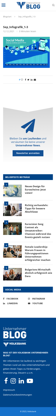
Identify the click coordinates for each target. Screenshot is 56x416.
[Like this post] (22, 79)
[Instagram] (13, 382)
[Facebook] (6, 382)
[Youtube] (30, 382)
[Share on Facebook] (25, 79)
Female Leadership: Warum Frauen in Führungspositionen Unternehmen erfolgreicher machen (37, 253)
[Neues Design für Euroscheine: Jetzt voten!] (12, 191)
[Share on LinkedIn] (32, 79)
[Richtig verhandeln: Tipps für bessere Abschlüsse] (12, 210)
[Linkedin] (22, 382)
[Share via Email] (35, 79)
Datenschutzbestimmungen (17, 394)
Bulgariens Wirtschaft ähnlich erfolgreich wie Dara (38, 273)
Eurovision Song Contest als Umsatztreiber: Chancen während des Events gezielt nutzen (38, 230)
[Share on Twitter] (28, 79)
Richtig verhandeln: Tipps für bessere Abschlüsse (36, 208)
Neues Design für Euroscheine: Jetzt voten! (35, 189)
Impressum (9, 389)
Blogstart (7, 16)
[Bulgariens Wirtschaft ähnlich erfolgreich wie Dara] (12, 274)
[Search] (53, 5)
